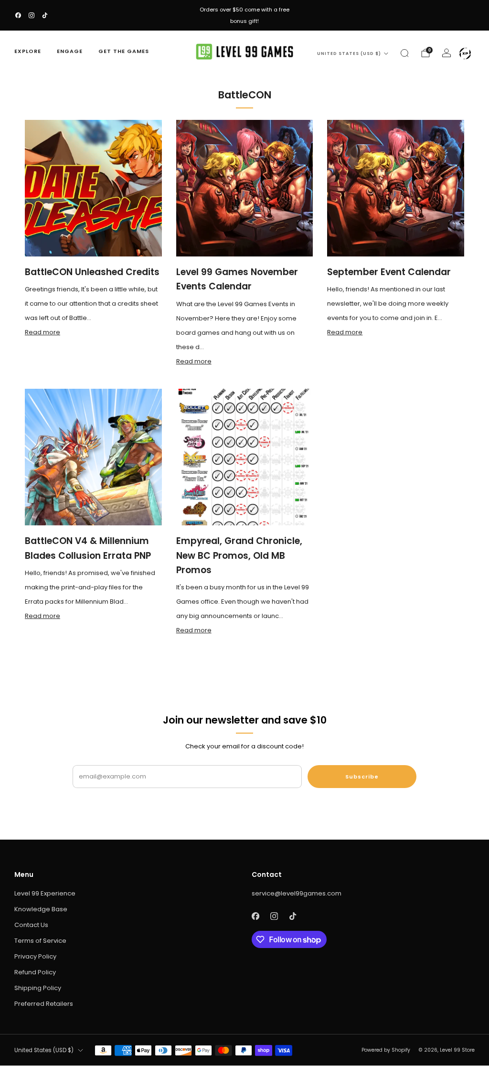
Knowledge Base (40, 909)
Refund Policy (35, 972)
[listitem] (244, 15)
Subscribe (362, 776)
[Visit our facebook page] (18, 15)
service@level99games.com (296, 893)
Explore (27, 51)
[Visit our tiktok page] (45, 15)
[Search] (404, 53)
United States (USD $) (349, 53)
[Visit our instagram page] (31, 15)
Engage (70, 51)
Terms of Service (40, 940)
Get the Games (123, 51)
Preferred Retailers (43, 1003)
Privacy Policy (35, 956)
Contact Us (31, 924)
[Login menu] (465, 53)
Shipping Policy (37, 987)
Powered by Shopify (385, 1050)
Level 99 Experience (44, 893)
